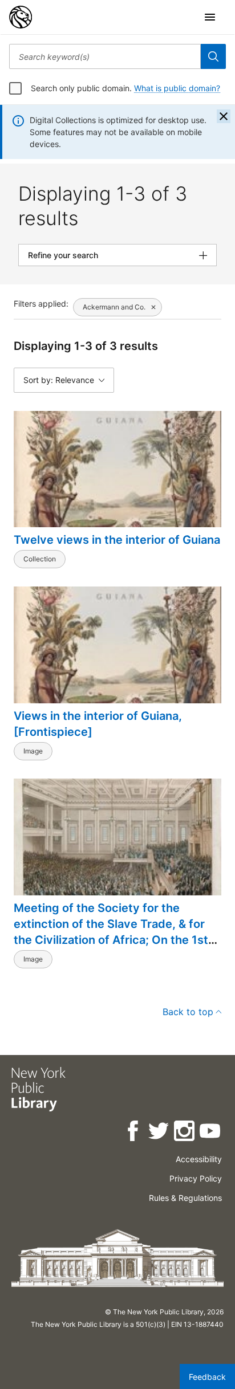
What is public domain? (177, 88)
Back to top (188, 1011)
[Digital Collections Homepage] (20, 17)
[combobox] (105, 56)
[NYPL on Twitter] (159, 1133)
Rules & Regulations (185, 1198)
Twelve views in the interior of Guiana (117, 540)
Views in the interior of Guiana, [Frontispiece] (98, 724)
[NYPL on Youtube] (211, 1133)
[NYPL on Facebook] (134, 1133)
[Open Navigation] (210, 17)
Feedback (207, 1377)
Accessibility (199, 1159)
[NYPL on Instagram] (185, 1133)
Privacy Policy (195, 1178)
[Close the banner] (223, 116)
